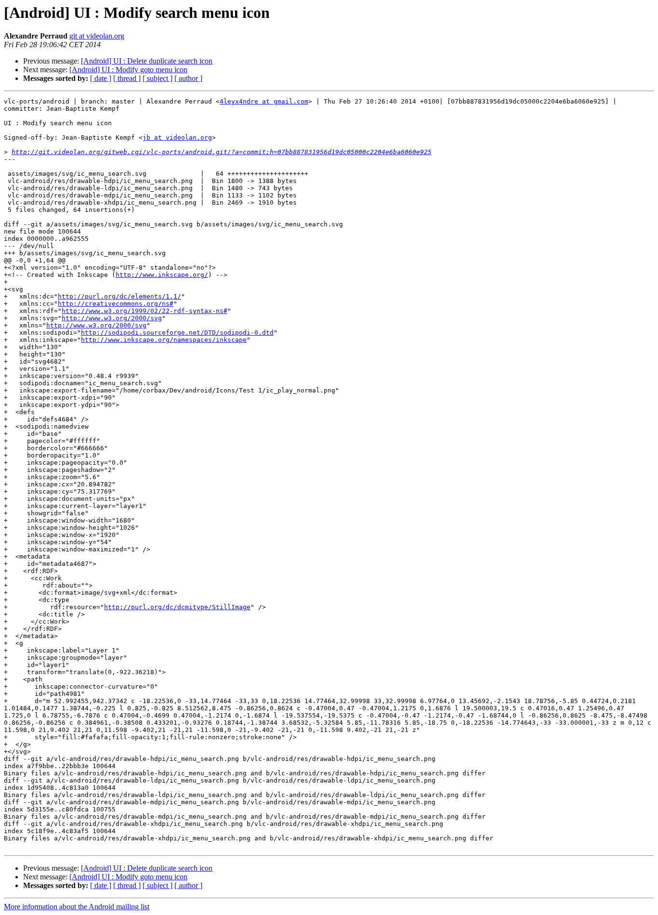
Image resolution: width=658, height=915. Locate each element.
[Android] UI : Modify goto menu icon (128, 69)
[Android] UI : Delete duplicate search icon (146, 61)
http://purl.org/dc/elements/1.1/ (119, 296)
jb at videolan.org (177, 137)
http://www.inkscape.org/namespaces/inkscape (164, 339)
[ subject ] (157, 78)
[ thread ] (127, 78)
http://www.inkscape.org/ (162, 274)
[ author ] (188, 78)
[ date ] (100, 78)
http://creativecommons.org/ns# (115, 303)
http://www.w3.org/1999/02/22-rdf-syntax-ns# (144, 310)
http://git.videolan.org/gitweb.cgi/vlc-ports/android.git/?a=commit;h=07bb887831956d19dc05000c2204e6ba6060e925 (222, 152)
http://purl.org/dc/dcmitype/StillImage (177, 607)
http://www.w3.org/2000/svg (112, 318)
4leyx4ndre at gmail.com (264, 101)
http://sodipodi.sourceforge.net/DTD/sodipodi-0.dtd (177, 332)
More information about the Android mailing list (76, 906)
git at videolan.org (96, 36)
